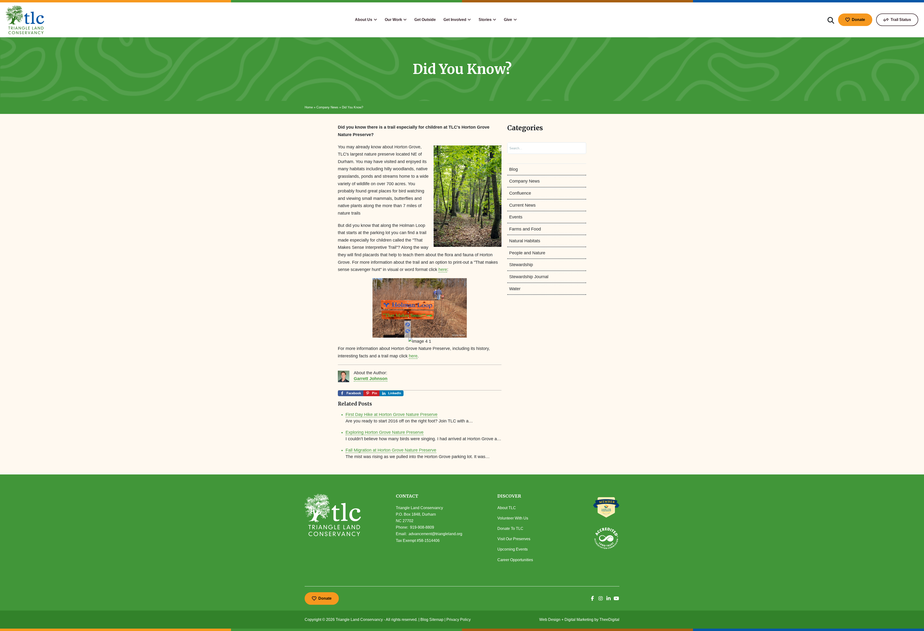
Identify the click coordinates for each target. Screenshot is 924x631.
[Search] (577, 148)
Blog (513, 169)
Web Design (549, 620)
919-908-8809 (422, 527)
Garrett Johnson (370, 378)
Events (515, 217)
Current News (522, 205)
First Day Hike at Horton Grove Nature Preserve (391, 414)
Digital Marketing (579, 620)
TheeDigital (609, 620)
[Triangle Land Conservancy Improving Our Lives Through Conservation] (25, 19)
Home (309, 107)
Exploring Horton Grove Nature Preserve (385, 432)
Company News (327, 107)
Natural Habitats (524, 240)
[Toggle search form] (831, 19)
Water (514, 288)
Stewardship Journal (528, 276)
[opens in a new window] (593, 598)
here (442, 269)
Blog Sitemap (431, 620)
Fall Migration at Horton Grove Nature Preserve (391, 450)
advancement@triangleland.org (435, 534)
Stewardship (521, 264)
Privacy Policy (458, 620)
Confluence (520, 193)
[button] (366, 19)
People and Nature (527, 252)
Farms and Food (525, 229)
